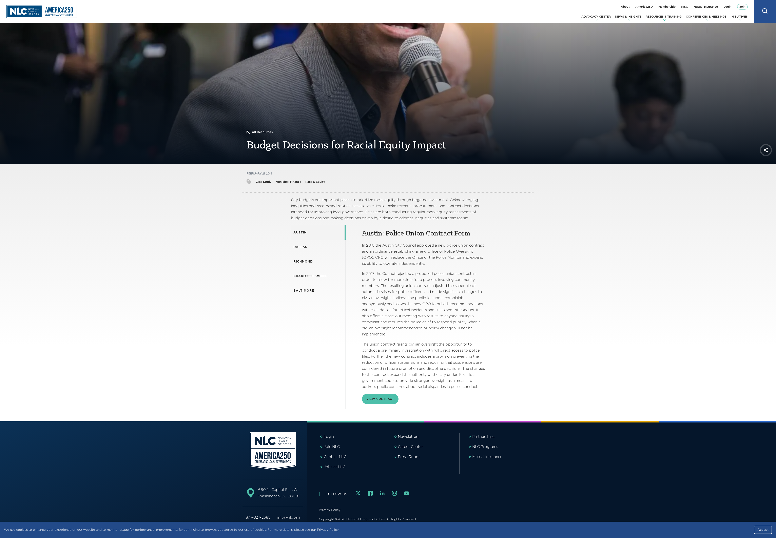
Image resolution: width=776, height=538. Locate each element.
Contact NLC (335, 457)
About (625, 6)
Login (727, 6)
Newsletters (408, 436)
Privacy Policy (327, 530)
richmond (303, 261)
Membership (667, 6)
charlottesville (310, 276)
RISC (684, 6)
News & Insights (628, 16)
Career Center (410, 446)
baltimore (303, 290)
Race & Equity (315, 181)
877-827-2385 (258, 517)
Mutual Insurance (706, 6)
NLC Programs (485, 446)
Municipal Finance (288, 181)
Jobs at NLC (334, 467)
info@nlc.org (288, 517)
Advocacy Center (596, 16)
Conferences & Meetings (706, 16)
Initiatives (739, 16)
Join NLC (332, 446)
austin (300, 232)
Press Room (409, 457)
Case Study (263, 181)
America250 (644, 6)
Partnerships (483, 436)
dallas (300, 247)
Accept (763, 530)
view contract (380, 398)
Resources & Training (664, 16)
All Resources (262, 132)
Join (742, 6)
